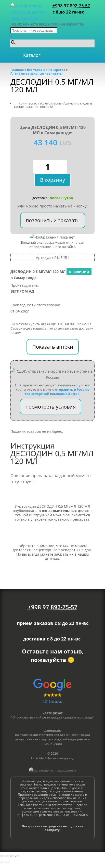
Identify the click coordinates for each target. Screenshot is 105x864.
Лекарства (56, 70)
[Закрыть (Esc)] (17, 856)
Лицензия (52, 730)
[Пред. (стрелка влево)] (2, 862)
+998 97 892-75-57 (71, 5)
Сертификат (53, 713)
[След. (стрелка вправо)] (7, 862)
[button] (32, 55)
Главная (17, 70)
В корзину (52, 179)
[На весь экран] (7, 856)
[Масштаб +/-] (2, 856)
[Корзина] (77, 55)
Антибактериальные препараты (36, 73)
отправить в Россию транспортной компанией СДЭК (57, 391)
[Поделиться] (12, 856)
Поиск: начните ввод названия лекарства (47, 24)
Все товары (36, 70)
